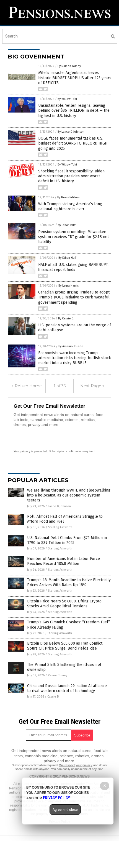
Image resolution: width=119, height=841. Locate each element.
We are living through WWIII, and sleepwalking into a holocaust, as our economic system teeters (68, 495)
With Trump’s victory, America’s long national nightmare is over (70, 206)
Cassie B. (53, 696)
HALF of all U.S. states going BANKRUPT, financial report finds (73, 267)
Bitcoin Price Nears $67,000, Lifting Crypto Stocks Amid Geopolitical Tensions (64, 603)
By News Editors (68, 197)
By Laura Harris (68, 285)
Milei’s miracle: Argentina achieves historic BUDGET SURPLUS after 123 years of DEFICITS (74, 77)
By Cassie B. (66, 318)
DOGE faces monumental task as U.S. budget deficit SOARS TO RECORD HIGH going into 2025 (72, 143)
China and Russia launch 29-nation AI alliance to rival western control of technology (67, 688)
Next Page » (92, 385)
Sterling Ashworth (60, 527)
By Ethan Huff (67, 225)
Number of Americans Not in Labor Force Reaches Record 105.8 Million (63, 561)
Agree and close (65, 809)
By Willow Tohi (67, 99)
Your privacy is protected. (31, 451)
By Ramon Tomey (69, 66)
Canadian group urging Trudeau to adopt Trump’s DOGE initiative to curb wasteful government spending (74, 297)
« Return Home (27, 385)
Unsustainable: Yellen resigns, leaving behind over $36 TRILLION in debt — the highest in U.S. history (74, 110)
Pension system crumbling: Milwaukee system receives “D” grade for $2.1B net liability (73, 236)
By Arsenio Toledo (70, 346)
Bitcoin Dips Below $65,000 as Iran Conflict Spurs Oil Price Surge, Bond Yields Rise (64, 646)
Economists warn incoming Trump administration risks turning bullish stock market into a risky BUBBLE (74, 358)
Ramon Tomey (57, 675)
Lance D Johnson (59, 506)
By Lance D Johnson (71, 132)
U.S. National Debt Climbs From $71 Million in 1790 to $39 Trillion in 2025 (67, 540)
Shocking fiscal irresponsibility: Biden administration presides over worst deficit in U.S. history (71, 176)
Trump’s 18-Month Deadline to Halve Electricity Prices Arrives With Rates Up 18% (69, 582)
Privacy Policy (56, 798)
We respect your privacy (75, 765)
